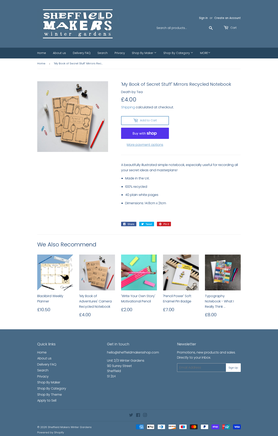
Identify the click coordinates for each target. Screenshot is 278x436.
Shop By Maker (143, 53)
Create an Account (227, 18)
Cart (233, 28)
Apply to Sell (46, 400)
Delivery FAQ (82, 53)
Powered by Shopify (50, 432)
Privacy (120, 53)
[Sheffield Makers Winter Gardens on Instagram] (145, 415)
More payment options (145, 144)
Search (102, 53)
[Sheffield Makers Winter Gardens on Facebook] (138, 415)
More (204, 53)
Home (41, 53)
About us (59, 53)
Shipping (128, 107)
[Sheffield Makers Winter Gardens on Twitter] (131, 415)
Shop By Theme (49, 394)
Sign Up (233, 367)
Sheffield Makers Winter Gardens (70, 427)
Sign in (203, 18)
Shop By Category (177, 53)
